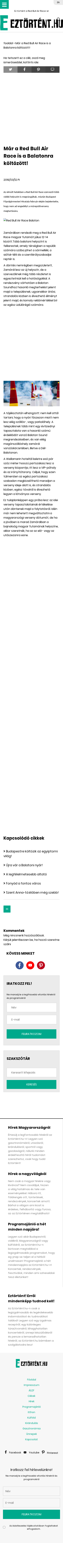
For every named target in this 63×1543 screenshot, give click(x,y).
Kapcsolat (31, 1439)
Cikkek (31, 1396)
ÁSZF (31, 1390)
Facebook (15, 1452)
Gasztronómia (32, 1428)
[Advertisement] (31, 108)
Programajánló (31, 1407)
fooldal (8, 43)
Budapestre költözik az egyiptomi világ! (31, 853)
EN (58, 2)
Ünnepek (31, 1434)
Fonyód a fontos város (23, 883)
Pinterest (52, 1453)
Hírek (31, 1401)
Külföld (31, 1417)
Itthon (31, 1412)
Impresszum (31, 1385)
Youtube (34, 1452)
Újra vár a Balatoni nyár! (24, 865)
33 (7, 908)
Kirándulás (31, 1423)
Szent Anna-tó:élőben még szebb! (32, 892)
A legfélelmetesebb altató (26, 874)
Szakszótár (18, 1058)
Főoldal (31, 1379)
